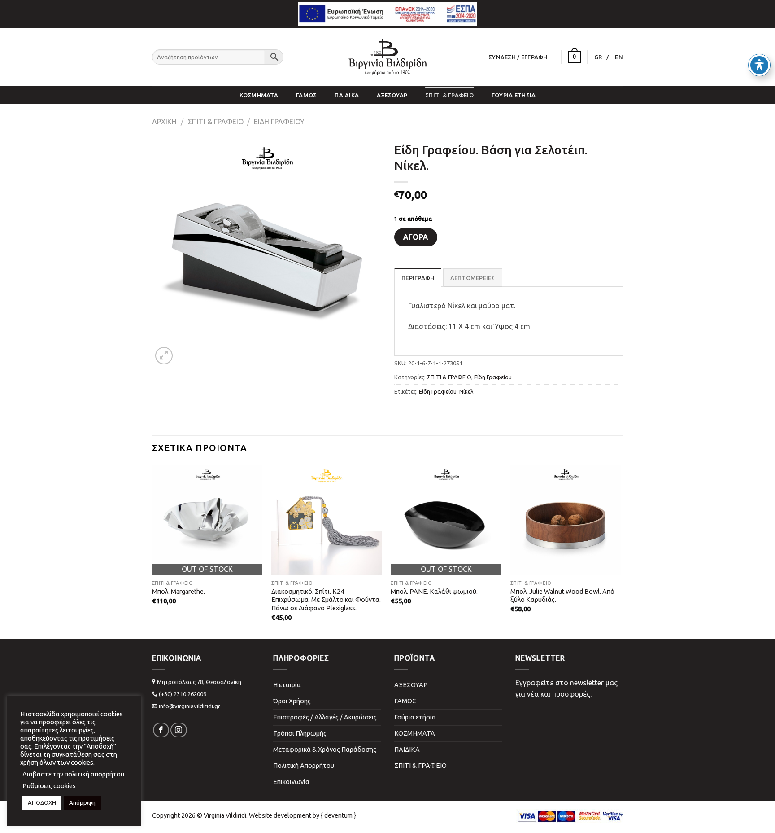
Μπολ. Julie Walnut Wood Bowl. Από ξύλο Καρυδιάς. (562, 596)
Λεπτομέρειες (472, 278)
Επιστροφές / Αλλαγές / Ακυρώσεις (325, 717)
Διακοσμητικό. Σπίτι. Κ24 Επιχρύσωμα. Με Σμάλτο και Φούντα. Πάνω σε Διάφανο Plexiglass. (326, 600)
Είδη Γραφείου (279, 122)
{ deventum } (338, 815)
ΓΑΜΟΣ (306, 95)
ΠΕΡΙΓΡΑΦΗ (417, 278)
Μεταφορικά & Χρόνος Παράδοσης (324, 749)
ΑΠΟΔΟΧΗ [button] (42, 802)
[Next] (604, 528)
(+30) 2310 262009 (182, 694)
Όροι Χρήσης (292, 701)
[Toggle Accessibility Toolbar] (759, 65)
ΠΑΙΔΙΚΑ (347, 95)
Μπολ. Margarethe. (178, 591)
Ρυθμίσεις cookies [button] (49, 785)
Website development (280, 815)
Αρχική (164, 122)
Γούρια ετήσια (514, 95)
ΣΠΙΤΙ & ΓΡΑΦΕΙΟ (449, 95)
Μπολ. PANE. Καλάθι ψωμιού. (434, 591)
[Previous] (168, 528)
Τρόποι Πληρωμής (300, 733)
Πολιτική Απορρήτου (303, 765)
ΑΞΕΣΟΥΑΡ (392, 95)
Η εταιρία (287, 684)
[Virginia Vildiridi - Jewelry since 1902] (387, 57)
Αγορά (415, 237)
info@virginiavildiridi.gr (189, 706)
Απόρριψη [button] (82, 802)
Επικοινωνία (291, 781)
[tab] (417, 277)
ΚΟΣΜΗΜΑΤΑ (258, 95)
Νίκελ (466, 391)
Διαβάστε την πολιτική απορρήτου (73, 774)
